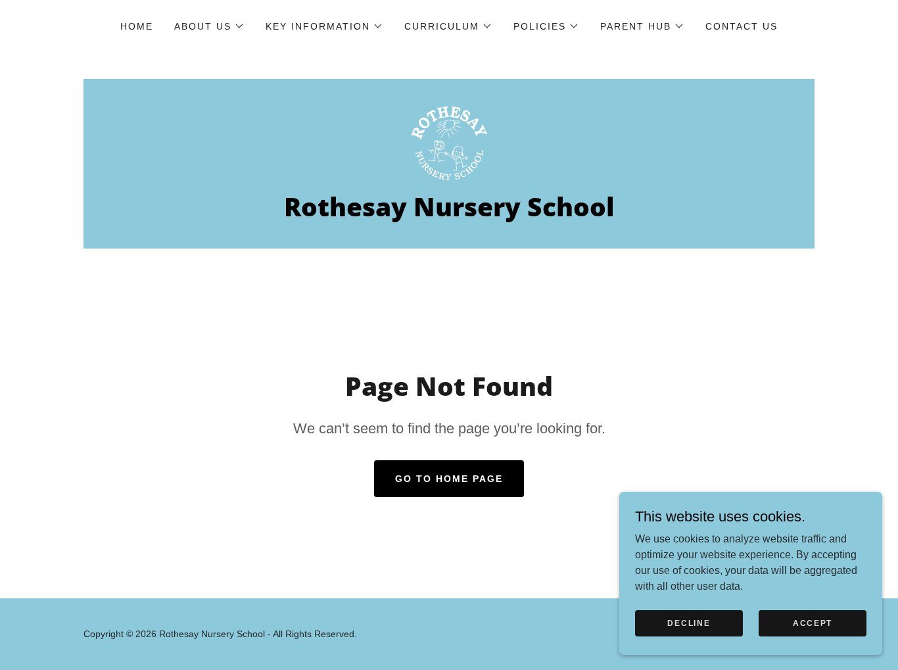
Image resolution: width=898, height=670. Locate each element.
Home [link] (136, 26)
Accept (812, 622)
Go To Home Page (449, 478)
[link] (449, 142)
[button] (209, 26)
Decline (688, 622)
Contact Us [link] (741, 26)
